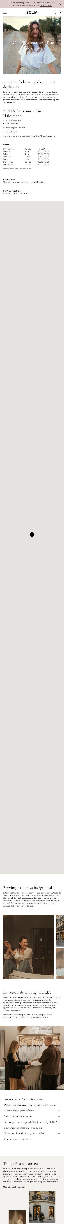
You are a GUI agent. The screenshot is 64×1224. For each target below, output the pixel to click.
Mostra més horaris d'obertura (17, 169)
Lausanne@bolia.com (14, 127)
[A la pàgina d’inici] (32, 12)
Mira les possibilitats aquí (14, 1187)
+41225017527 (10, 132)
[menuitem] (5, 12)
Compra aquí (46, 5)
